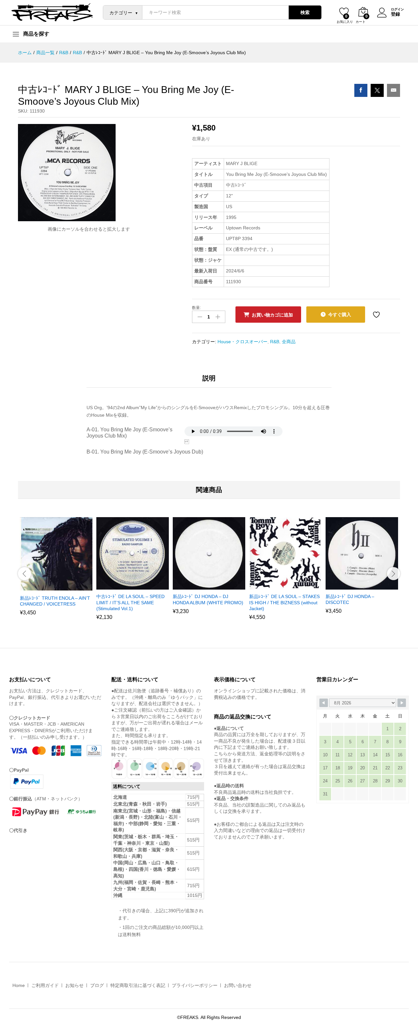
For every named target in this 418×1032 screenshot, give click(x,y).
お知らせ (74, 985)
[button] (47, 587)
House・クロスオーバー (242, 341)
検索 (305, 12)
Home (18, 985)
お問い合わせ (237, 985)
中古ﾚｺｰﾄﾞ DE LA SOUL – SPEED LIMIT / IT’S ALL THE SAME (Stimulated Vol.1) (130, 602)
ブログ (97, 985)
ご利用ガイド (45, 985)
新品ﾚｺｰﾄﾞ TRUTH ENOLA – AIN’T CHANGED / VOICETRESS (55, 601)
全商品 (289, 341)
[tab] (209, 381)
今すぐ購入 (339, 314)
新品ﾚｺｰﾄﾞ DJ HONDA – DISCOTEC (350, 599)
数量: (196, 308)
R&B (274, 341)
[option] (56, 570)
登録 (395, 14)
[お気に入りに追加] (377, 314)
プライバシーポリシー (194, 985)
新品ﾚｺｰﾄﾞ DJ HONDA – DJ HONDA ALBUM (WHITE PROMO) (208, 599)
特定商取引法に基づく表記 (137, 985)
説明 (209, 378)
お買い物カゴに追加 (272, 314)
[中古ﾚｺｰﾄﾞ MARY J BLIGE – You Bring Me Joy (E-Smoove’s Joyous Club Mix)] (360, 90)
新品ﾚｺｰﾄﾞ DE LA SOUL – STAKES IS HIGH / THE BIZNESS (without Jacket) (284, 602)
